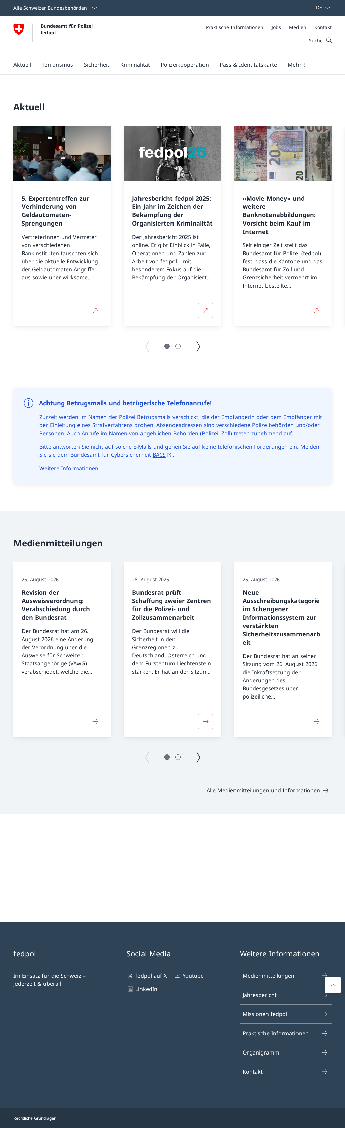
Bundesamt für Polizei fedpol (67, 29)
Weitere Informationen (68, 468)
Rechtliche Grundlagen (34, 1118)
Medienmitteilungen (268, 975)
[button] (22, 64)
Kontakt (253, 1071)
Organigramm (261, 1052)
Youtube (193, 975)
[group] (62, 226)
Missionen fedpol (265, 1014)
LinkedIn (146, 989)
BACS (159, 454)
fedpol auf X (151, 975)
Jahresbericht (260, 995)
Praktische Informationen (276, 1033)
